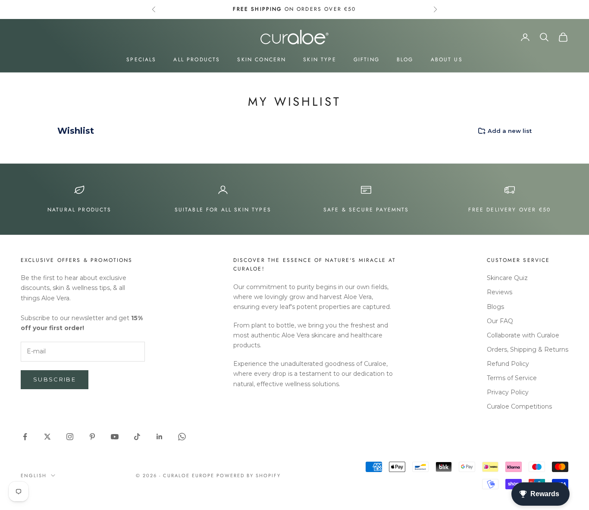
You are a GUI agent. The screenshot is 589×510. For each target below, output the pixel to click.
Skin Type (319, 59)
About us (447, 59)
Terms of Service (512, 378)
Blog (405, 59)
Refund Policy (508, 364)
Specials (141, 59)
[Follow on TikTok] (137, 436)
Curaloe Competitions (519, 406)
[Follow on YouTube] (114, 436)
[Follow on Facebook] (25, 436)
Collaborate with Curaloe (523, 335)
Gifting (366, 59)
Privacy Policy (508, 392)
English (34, 475)
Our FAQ (500, 321)
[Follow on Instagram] (70, 436)
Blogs (495, 307)
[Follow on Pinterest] (92, 436)
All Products (196, 59)
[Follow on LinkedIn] (159, 436)
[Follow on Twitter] (47, 436)
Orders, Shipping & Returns (527, 349)
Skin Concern (261, 59)
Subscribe (54, 379)
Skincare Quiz (507, 278)
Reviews (499, 292)
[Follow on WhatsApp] (182, 436)
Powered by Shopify (248, 475)
